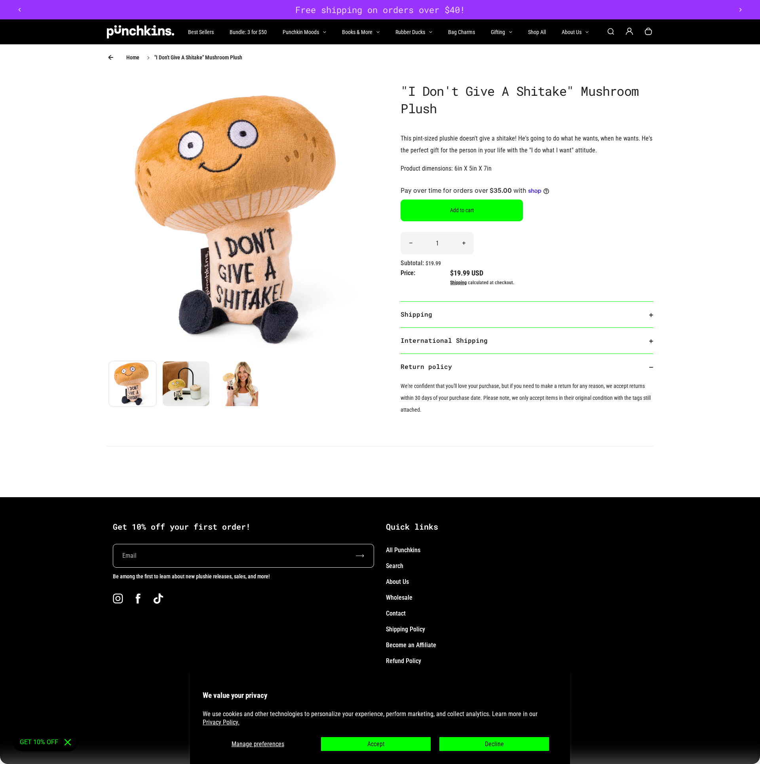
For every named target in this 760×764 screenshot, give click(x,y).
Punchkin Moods (301, 32)
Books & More (357, 32)
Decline (494, 744)
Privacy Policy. (221, 722)
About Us (571, 32)
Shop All (537, 32)
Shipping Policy (405, 629)
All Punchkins (403, 550)
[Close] (68, 742)
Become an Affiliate (411, 645)
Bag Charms (461, 32)
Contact (396, 613)
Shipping (458, 282)
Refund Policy (403, 661)
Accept (376, 744)
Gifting (498, 32)
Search (394, 566)
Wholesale (399, 597)
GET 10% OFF (39, 742)
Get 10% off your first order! (182, 526)
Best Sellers (201, 32)
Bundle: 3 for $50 (248, 32)
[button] (132, 385)
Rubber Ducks (410, 32)
